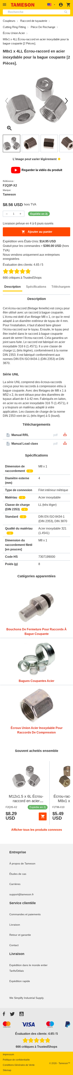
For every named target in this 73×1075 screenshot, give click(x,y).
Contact (14, 945)
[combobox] (36, 11)
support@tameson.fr (21, 894)
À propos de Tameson (22, 863)
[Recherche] (66, 11)
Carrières (14, 884)
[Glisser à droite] (6, 100)
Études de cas (17, 873)
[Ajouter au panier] (43, 816)
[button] (5, 4)
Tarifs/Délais (16, 970)
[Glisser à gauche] (66, 100)
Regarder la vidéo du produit (42, 170)
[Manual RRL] (65, 435)
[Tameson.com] (22, 4)
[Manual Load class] (65, 444)
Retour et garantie (20, 934)
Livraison (14, 924)
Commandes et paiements (25, 914)
